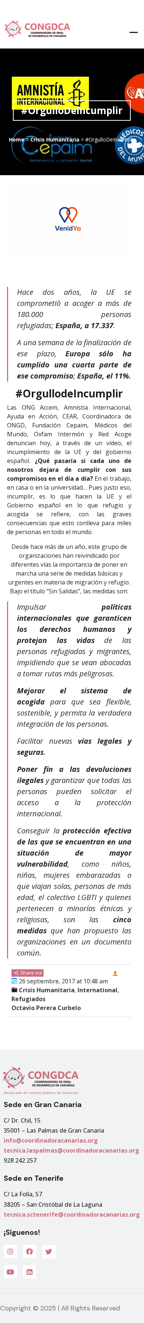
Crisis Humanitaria (54, 139)
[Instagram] (10, 1251)
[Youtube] (10, 1272)
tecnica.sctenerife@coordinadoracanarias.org (72, 1214)
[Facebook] (29, 1251)
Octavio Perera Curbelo (46, 1008)
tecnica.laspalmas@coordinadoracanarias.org (71, 1150)
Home (16, 139)
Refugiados (28, 999)
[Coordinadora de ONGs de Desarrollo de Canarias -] (36, 29)
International (97, 990)
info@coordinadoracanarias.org (51, 1140)
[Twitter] (48, 1251)
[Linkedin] (29, 1272)
